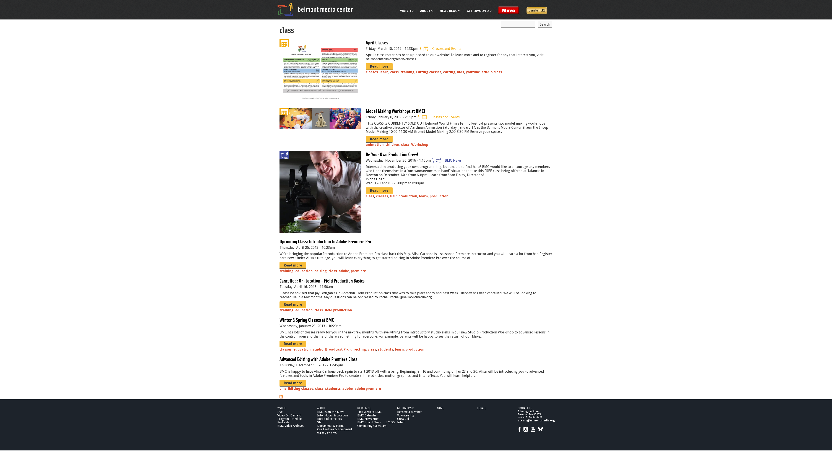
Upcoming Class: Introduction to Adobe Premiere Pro (325, 241)
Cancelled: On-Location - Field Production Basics (322, 280)
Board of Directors (329, 419)
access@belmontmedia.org (536, 420)
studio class (492, 72)
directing (358, 349)
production (439, 196)
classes (372, 72)
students (385, 349)
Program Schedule (289, 419)
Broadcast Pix (337, 349)
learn (384, 72)
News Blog (364, 408)
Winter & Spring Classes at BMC (307, 320)
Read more (379, 66)
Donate (481, 408)
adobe (344, 271)
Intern (401, 422)
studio (317, 349)
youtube (473, 72)
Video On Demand (289, 415)
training (407, 72)
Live (280, 412)
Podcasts (283, 422)
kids (460, 72)
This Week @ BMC (369, 412)
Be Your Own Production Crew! (392, 154)
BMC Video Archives (290, 425)
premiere (358, 271)
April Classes (377, 42)
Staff (320, 422)
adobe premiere (367, 389)
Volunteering (405, 415)
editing (449, 72)
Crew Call (403, 419)
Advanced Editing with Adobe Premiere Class (318, 359)
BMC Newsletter (368, 419)
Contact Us (525, 408)
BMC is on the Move (330, 412)
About (321, 408)
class (394, 72)
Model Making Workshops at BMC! (395, 111)
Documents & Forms (330, 425)
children (392, 145)
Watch (281, 408)
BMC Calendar (366, 415)
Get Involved (405, 408)
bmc (283, 389)
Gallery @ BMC (327, 432)
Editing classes (428, 72)
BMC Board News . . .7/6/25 (376, 422)
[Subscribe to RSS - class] (281, 397)
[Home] (315, 9)
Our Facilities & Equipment (334, 429)
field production (403, 196)
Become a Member (409, 412)
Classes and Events (446, 49)
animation (375, 145)
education (304, 271)
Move (440, 408)
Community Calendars (371, 425)
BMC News (453, 160)
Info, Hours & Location (332, 415)
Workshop (419, 145)
